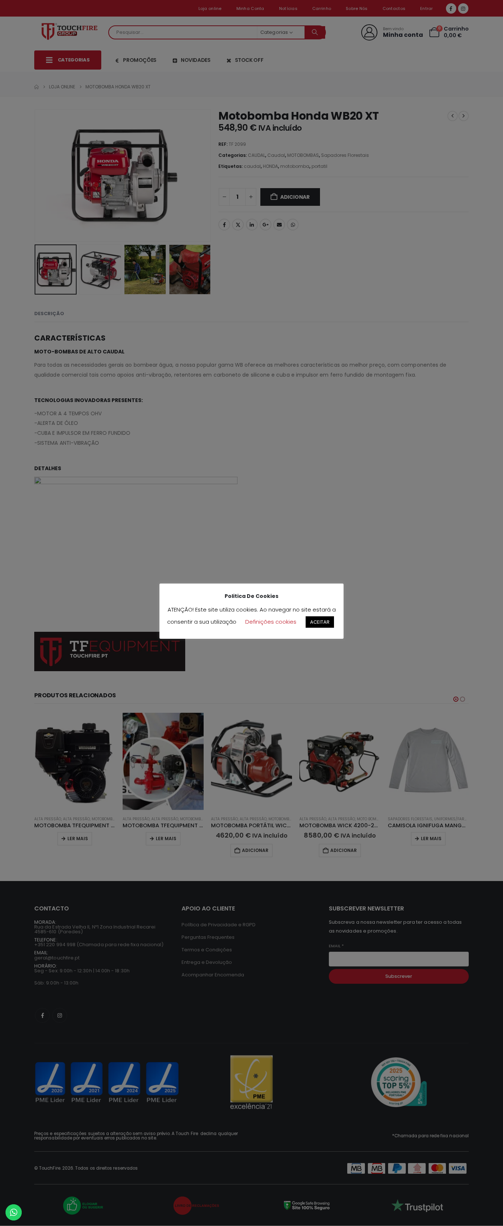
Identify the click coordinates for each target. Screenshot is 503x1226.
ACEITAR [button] (320, 622)
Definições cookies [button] (270, 622)
